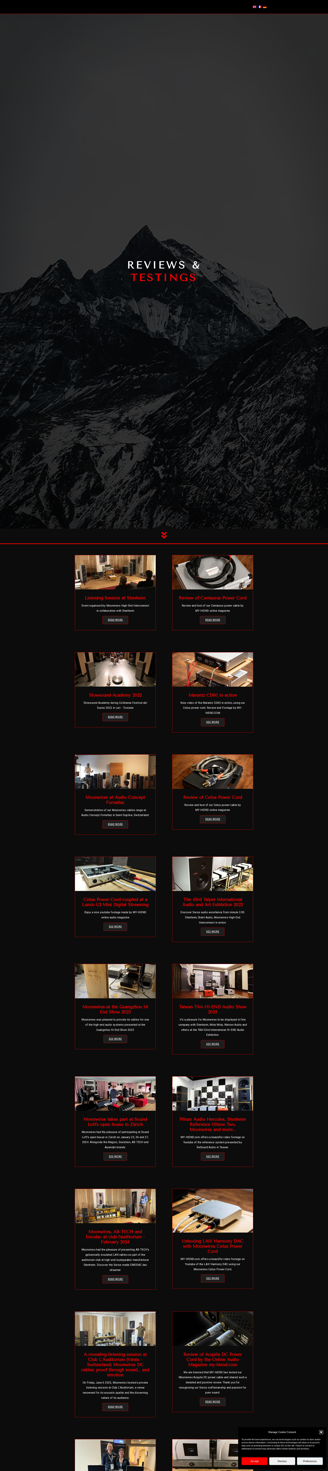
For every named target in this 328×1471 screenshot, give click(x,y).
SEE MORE (212, 722)
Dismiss (282, 1461)
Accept (254, 1461)
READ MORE (115, 620)
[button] (321, 1432)
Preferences (310, 1461)
